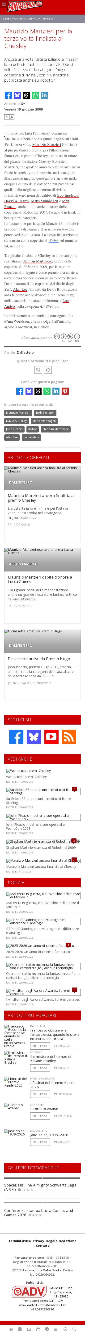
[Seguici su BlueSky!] (34, 737)
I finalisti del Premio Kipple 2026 (52, 1084)
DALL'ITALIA (37, 1026)
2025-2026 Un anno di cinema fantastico (38, 951)
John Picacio (14, 429)
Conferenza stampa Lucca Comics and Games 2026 (38, 1213)
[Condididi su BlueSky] (17, 95)
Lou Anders (31, 437)
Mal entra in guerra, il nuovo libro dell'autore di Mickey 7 (43, 905)
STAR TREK (37, 1104)
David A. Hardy (16, 200)
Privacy (38, 1241)
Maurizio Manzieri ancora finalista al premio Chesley (41, 498)
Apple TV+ (48, 18)
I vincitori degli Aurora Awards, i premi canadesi (43, 999)
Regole (51, 1241)
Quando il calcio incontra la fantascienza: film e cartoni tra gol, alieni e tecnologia (43, 975)
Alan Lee (20, 289)
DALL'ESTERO (20, 482)
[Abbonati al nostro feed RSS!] (69, 737)
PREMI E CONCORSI (42, 1078)
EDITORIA (36, 1052)
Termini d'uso (19, 1241)
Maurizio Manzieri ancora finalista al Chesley (41, 866)
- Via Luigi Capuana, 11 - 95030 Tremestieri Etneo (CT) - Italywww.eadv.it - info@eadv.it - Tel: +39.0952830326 (46, 1298)
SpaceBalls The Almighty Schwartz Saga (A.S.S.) (40, 1187)
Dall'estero (25, 352)
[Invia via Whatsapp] (35, 95)
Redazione (67, 1241)
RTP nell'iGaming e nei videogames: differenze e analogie (42, 930)
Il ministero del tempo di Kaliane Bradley (50, 1058)
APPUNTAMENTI (23, 564)
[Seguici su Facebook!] (16, 737)
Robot (54, 240)
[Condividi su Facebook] (8, 95)
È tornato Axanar (44, 1108)
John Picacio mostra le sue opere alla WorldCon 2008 (35, 826)
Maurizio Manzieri (46, 144)
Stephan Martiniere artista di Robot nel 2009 (41, 847)
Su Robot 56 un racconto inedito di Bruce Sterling (38, 800)
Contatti (43, 1245)
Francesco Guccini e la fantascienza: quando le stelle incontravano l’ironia (55, 1034)
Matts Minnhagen (44, 200)
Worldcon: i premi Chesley (26, 776)
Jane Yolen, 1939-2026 (49, 1134)
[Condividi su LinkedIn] (44, 95)
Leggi (42, 1046)
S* (23, 103)
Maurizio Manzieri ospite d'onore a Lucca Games (40, 579)
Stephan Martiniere (37, 260)
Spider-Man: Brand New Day (21, 18)
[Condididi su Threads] (26, 95)
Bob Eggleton (68, 195)
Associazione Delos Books (42, 1270)
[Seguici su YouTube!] (51, 737)
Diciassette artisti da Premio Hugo (39, 658)
